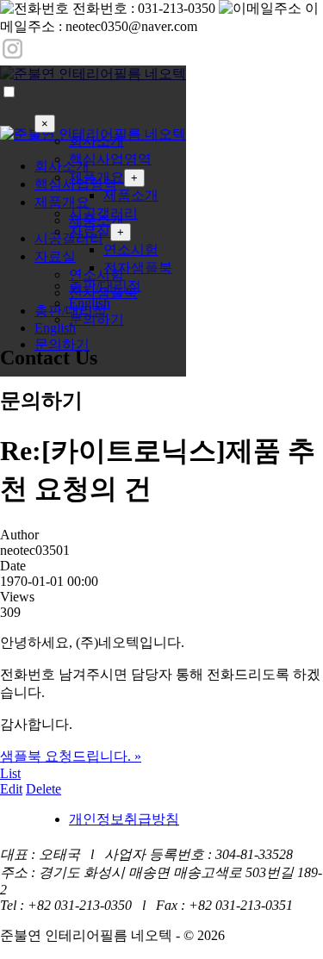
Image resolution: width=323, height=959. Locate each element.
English (89, 303)
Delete (43, 789)
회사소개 (96, 141)
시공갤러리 (103, 213)
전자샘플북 (137, 267)
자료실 (89, 231)
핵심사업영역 (110, 159)
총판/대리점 (105, 285)
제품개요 (96, 177)
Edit (11, 789)
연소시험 (130, 249)
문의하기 (62, 344)
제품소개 (130, 195)
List (10, 773)
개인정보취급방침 (124, 819)
